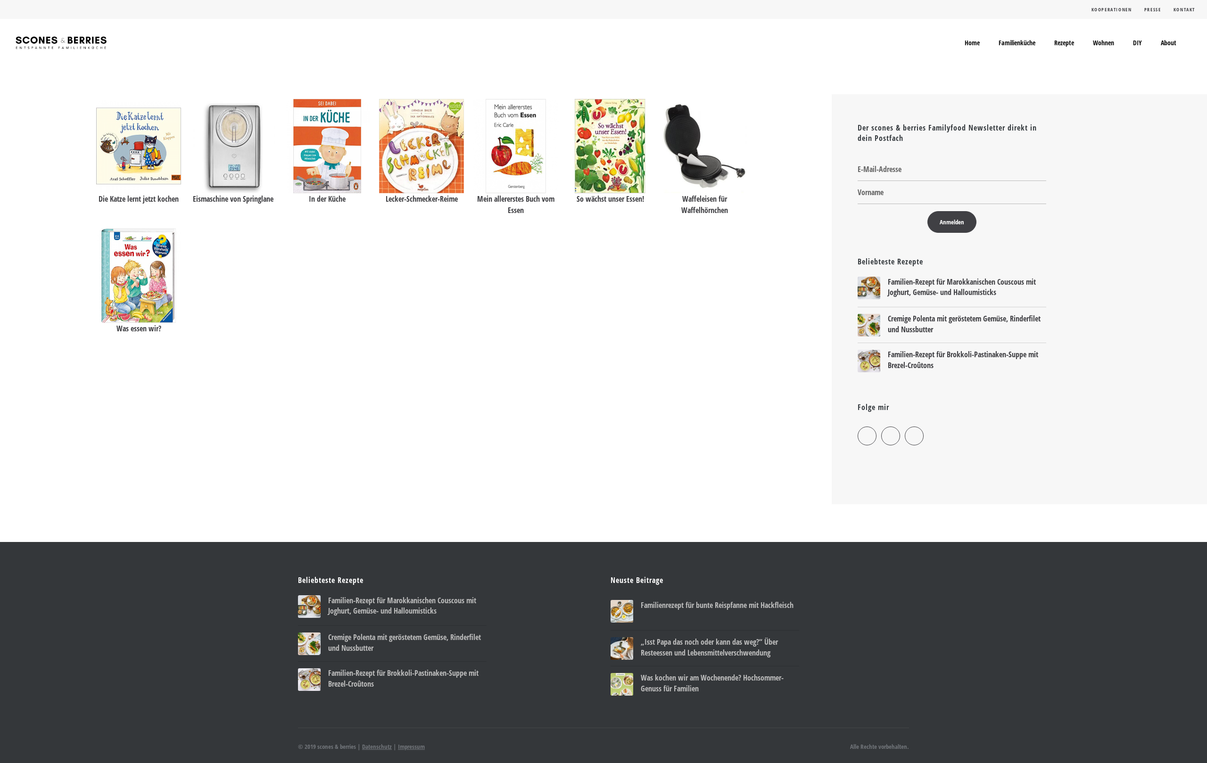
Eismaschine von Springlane (233, 199)
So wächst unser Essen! (610, 199)
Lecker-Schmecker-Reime (422, 199)
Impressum (411, 746)
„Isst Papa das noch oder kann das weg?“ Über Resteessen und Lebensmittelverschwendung (709, 647)
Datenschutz (377, 746)
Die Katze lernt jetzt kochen (139, 199)
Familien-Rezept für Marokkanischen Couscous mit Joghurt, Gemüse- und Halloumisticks (962, 287)
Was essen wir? (138, 328)
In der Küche (327, 199)
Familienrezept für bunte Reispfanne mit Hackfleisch (717, 605)
